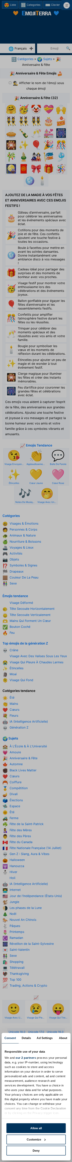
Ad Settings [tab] (45, 1038)
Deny (36, 1150)
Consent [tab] (10, 1038)
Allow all (36, 1128)
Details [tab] (26, 1038)
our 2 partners (26, 1057)
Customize (34, 1139)
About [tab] (63, 1038)
